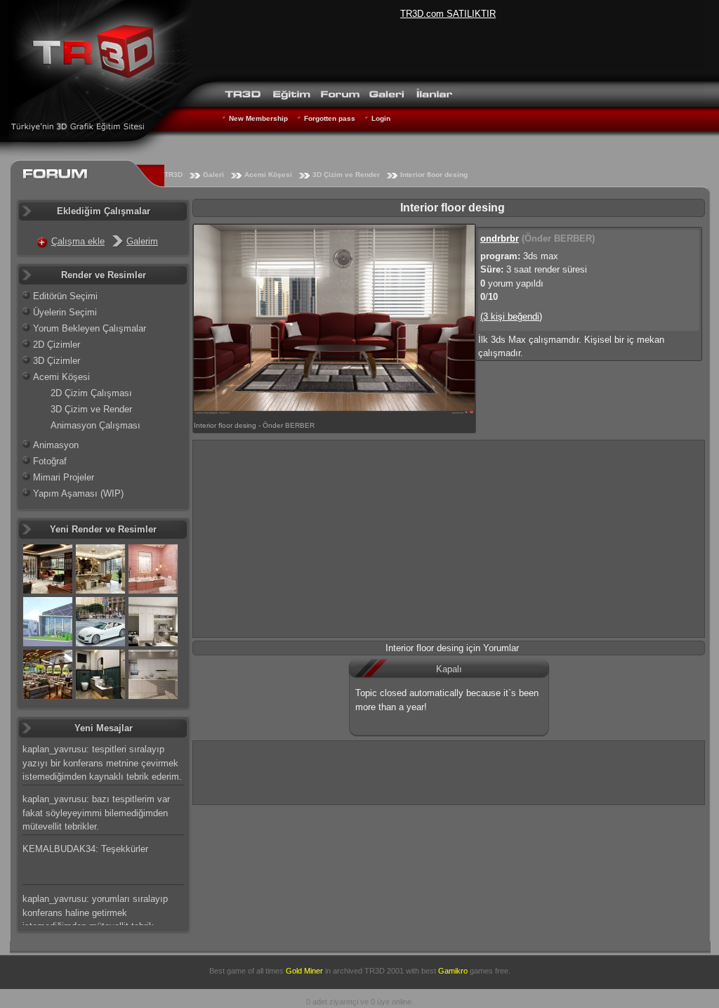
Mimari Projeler (63, 477)
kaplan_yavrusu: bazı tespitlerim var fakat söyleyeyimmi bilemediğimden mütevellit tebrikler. (96, 813)
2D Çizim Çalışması (91, 393)
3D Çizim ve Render (346, 174)
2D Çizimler (56, 344)
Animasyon (56, 445)
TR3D (173, 174)
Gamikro (453, 971)
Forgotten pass (329, 118)
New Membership (258, 118)
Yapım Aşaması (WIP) (78, 493)
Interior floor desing (434, 174)
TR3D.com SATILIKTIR (448, 13)
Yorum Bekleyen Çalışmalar (89, 328)
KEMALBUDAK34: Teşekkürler (85, 849)
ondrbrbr (499, 238)
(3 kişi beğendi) (511, 316)
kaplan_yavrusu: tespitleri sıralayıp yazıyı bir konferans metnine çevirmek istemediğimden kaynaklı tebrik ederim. (102, 763)
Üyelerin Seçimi (65, 312)
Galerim (142, 241)
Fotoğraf (50, 461)
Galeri (213, 174)
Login (380, 118)
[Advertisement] (448, 538)
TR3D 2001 (384, 971)
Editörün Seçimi (65, 296)
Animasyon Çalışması (95, 425)
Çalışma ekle (78, 241)
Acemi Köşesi (268, 174)
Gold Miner (304, 971)
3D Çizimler (56, 360)
